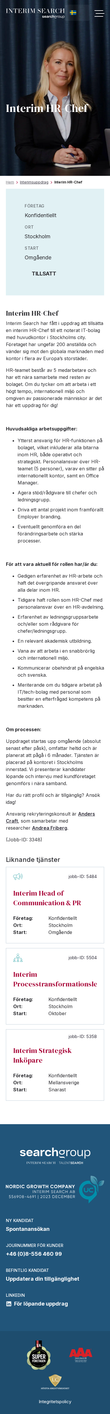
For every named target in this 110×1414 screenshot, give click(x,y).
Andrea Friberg (49, 828)
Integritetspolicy (55, 1401)
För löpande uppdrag (41, 1304)
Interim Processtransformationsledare (55, 979)
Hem (10, 182)
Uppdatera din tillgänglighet (42, 1279)
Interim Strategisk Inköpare (42, 1055)
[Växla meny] (99, 13)
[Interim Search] (35, 13)
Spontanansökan (28, 1229)
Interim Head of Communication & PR (47, 898)
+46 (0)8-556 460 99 (34, 1254)
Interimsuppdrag (34, 182)
